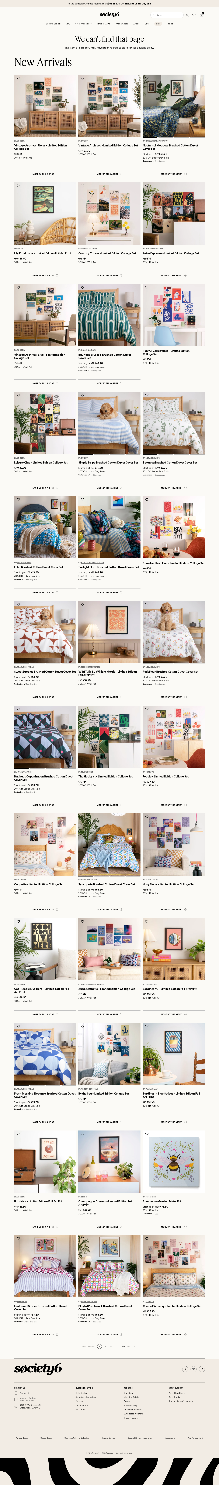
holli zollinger (88, 350)
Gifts (147, 23)
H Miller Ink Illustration (157, 141)
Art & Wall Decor (83, 23)
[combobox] (167, 15)
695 (123, 1346)
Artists (136, 23)
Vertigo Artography (155, 249)
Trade (170, 23)
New (68, 23)
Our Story (128, 1392)
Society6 (21, 141)
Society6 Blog (130, 1405)
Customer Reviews (133, 1409)
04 (197, 137)
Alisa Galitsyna (24, 563)
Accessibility (170, 1438)
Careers (128, 1401)
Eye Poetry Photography (92, 984)
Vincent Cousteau (89, 1089)
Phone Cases (121, 23)
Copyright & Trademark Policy (140, 1438)
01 (150, 137)
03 (181, 137)
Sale (158, 23)
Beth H (20, 249)
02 (165, 137)
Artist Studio (174, 1397)
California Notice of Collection (76, 1438)
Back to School (53, 23)
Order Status (82, 1405)
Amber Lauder (152, 880)
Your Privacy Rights (195, 1438)
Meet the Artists (131, 1397)
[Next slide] (199, 105)
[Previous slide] (148, 105)
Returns (79, 1401)
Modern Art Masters (90, 667)
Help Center (81, 1392)
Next (129, 1346)
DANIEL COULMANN (89, 880)
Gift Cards (81, 1409)
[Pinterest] (194, 1369)
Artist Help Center (177, 1392)
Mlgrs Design (87, 772)
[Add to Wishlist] (19, 78)
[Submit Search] (154, 15)
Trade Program (131, 1417)
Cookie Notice (46, 1438)
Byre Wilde (22, 1302)
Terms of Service (108, 1438)
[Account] (187, 15)
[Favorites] (194, 15)
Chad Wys (21, 880)
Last (135, 1346)
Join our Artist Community (181, 1401)
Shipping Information (86, 1397)
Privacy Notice (22, 1438)
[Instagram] (185, 1369)
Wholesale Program (133, 1413)
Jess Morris (151, 1197)
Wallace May (152, 984)
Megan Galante (153, 458)
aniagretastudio (89, 249)
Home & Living (104, 23)
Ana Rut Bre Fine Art (26, 667)
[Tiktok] (202, 1369)
